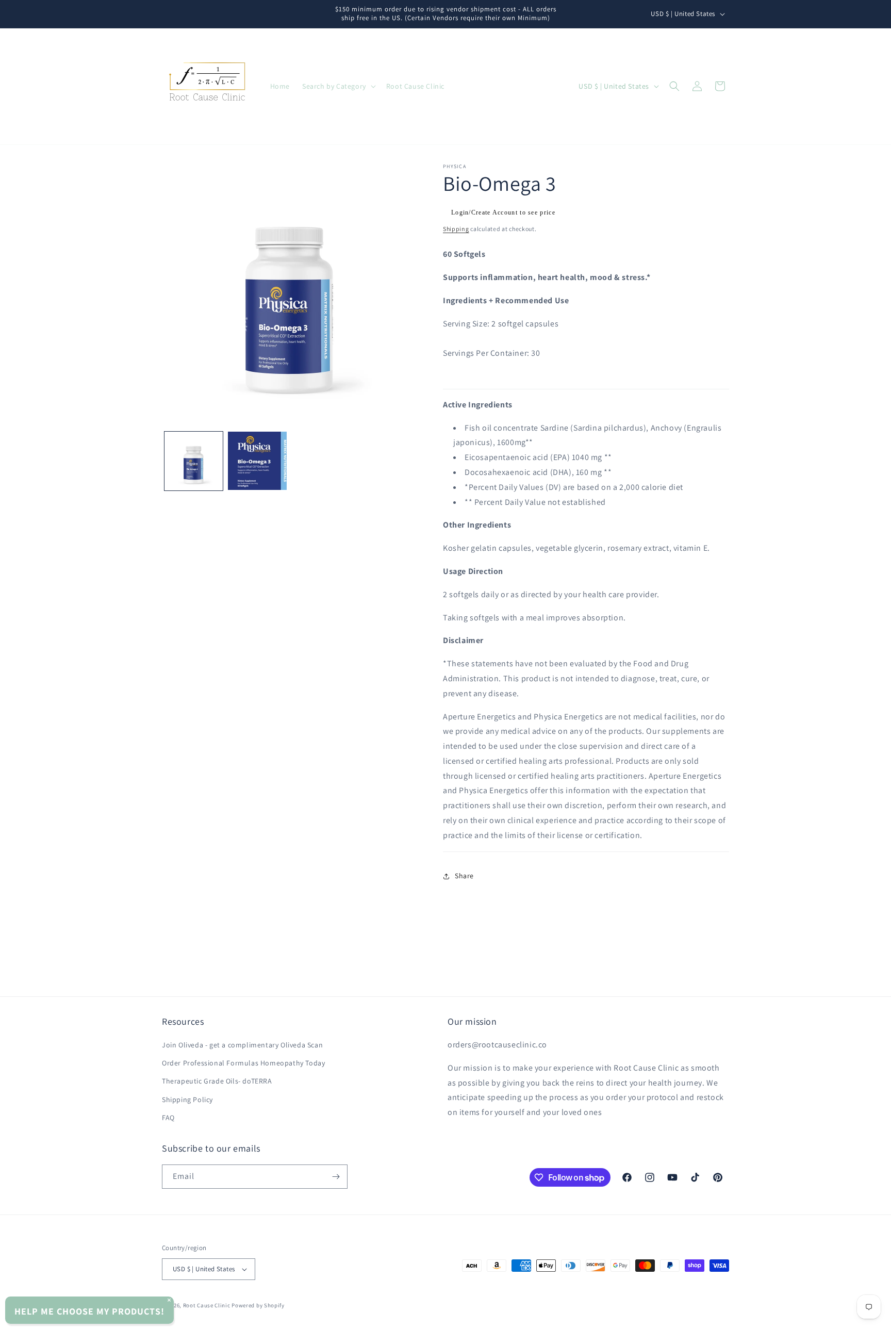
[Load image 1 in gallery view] (193, 461)
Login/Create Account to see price (503, 212)
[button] (338, 86)
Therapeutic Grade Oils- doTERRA (217, 1081)
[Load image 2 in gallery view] (257, 461)
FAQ (168, 1117)
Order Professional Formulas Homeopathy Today (243, 1063)
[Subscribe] (335, 1176)
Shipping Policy (187, 1099)
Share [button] (464, 875)
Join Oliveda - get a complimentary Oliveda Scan (242, 1044)
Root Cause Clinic (206, 1305)
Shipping (456, 229)
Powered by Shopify (258, 1305)
